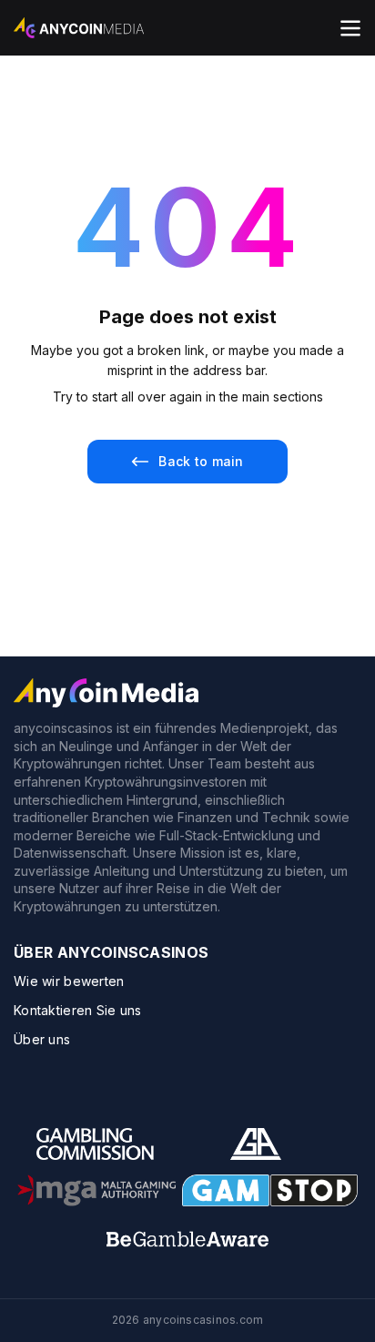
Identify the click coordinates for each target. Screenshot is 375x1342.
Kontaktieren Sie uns (78, 1010)
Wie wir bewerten (69, 981)
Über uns (42, 1039)
